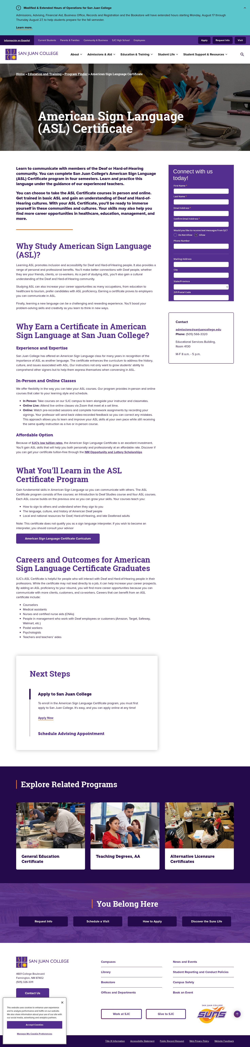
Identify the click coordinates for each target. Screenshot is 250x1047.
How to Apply (152, 921)
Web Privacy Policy (199, 1041)
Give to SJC (166, 1014)
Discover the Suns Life (206, 921)
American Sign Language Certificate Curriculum (58, 538)
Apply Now (45, 718)
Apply (204, 40)
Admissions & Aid (99, 54)
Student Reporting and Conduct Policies (201, 972)
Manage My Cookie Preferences (34, 1033)
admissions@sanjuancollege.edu (198, 329)
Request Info (223, 40)
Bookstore (108, 982)
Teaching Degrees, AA (118, 856)
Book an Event (183, 992)
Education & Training (135, 54)
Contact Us (32, 993)
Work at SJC (121, 1014)
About (75, 54)
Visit (240, 40)
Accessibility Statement (142, 1041)
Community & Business (96, 40)
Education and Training (45, 74)
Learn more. (24, 27)
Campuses (108, 962)
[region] (34, 1020)
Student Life (166, 54)
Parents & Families (70, 40)
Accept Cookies (34, 1024)
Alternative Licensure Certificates (192, 859)
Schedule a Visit (98, 921)
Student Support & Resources (203, 54)
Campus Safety (183, 982)
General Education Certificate (40, 859)
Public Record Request (172, 1041)
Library (106, 972)
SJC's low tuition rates (47, 443)
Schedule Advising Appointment (71, 733)
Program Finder (76, 74)
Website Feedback (224, 1041)
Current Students (47, 40)
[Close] (62, 1002)
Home (20, 74)
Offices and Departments (118, 992)
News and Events (185, 962)
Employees (139, 40)
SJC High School (121, 40)
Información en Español (17, 40)
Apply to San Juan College (65, 694)
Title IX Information (115, 1041)
